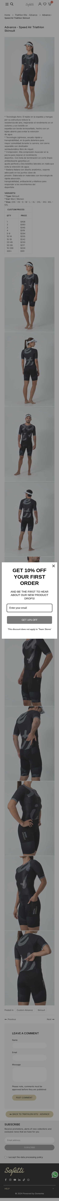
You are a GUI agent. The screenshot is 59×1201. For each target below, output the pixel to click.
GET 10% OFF (30, 620)
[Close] (53, 566)
